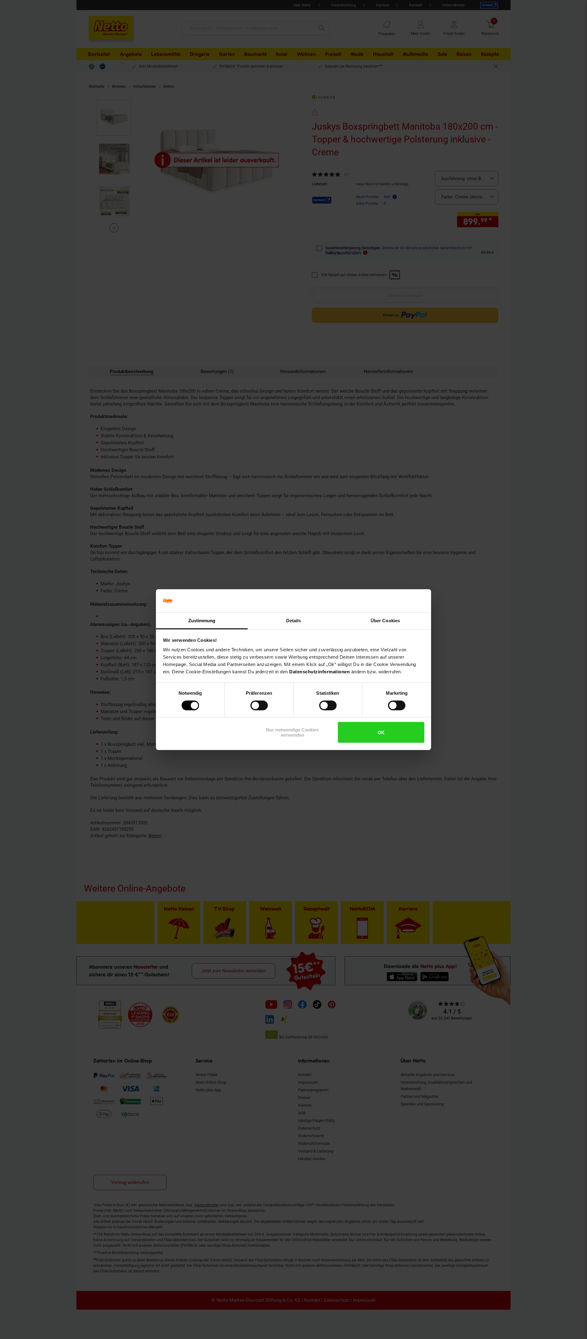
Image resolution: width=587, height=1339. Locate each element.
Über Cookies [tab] (385, 620)
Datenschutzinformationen (319, 671)
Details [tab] (293, 620)
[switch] (259, 705)
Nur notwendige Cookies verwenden (292, 732)
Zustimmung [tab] (202, 620)
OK (381, 732)
